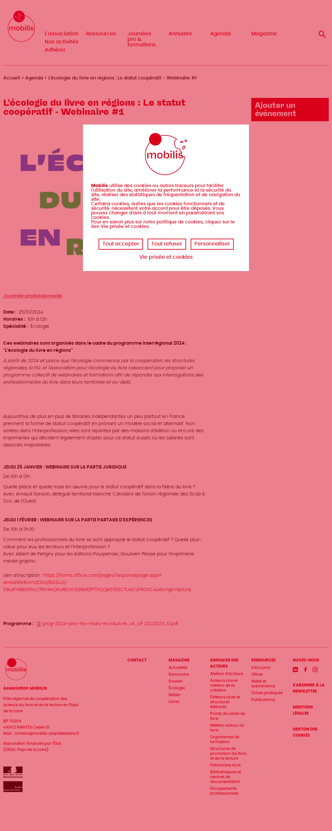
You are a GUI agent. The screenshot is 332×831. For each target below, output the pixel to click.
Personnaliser (212, 243)
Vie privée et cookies (166, 257)
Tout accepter (120, 243)
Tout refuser (166, 243)
